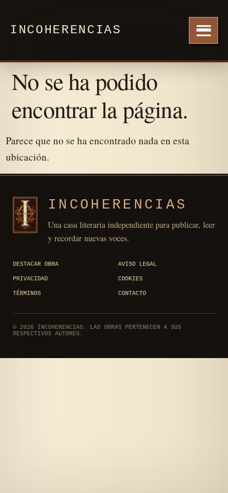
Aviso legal (137, 264)
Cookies (130, 279)
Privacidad (30, 279)
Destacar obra (35, 264)
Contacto (132, 293)
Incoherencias (66, 30)
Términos (27, 293)
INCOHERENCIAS (117, 205)
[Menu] (203, 30)
